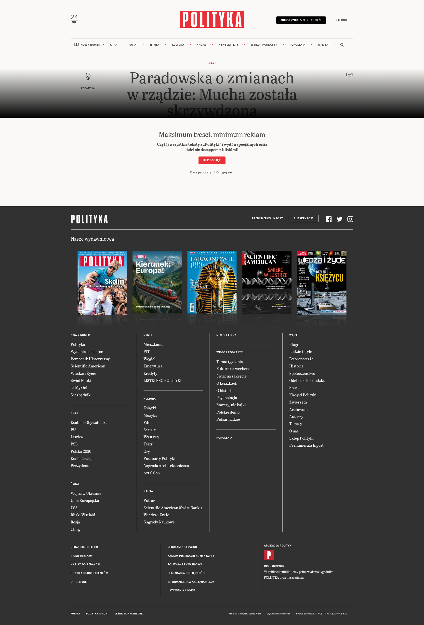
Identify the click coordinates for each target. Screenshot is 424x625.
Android (277, 566)
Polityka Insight (97, 613)
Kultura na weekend (233, 368)
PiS (74, 429)
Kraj (113, 44)
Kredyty (150, 373)
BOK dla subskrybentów (89, 573)
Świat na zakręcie (231, 376)
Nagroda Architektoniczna (166, 465)
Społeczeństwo (302, 373)
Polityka (78, 344)
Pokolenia (297, 44)
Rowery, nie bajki (231, 404)
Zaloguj (342, 20)
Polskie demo (227, 412)
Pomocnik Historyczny (90, 359)
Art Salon (152, 473)
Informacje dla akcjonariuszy (191, 582)
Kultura (178, 44)
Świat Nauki (81, 380)
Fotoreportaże (301, 359)
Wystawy (151, 437)
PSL (74, 444)
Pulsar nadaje (228, 419)
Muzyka (150, 415)
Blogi (293, 344)
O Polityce (79, 582)
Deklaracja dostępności (186, 573)
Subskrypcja (304, 218)
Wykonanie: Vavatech (279, 613)
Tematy (295, 423)
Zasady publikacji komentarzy (191, 556)
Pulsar (149, 500)
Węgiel (150, 359)
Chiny (75, 529)
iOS (266, 566)
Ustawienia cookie (182, 590)
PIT (147, 351)
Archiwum (298, 409)
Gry (147, 451)
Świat (133, 44)
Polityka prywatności (185, 564)
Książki (150, 408)
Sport (294, 387)
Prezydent (80, 465)
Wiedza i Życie (83, 373)
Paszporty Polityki (159, 458)
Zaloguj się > (225, 172)
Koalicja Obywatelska (89, 422)
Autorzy (296, 416)
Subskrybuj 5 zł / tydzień (301, 20)
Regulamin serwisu (182, 547)
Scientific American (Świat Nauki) (173, 507)
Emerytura (153, 366)
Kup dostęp (212, 160)
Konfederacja (82, 458)
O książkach (226, 383)
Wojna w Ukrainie (86, 493)
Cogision (243, 613)
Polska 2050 (81, 451)
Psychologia (226, 397)
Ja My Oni (79, 387)
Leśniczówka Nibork (129, 613)
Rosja (75, 522)
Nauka (201, 44)
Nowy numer (90, 44)
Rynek (154, 44)
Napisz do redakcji (85, 564)
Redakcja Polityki (84, 547)
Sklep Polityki (301, 438)
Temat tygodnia (229, 361)
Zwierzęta (298, 402)
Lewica (77, 437)
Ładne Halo (255, 613)
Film (148, 422)
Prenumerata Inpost (267, 218)
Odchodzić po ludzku (307, 380)
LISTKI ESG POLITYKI (162, 380)
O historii (224, 390)
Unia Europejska (85, 500)
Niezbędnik (81, 395)
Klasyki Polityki (303, 395)
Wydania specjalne (87, 351)
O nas (294, 431)
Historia (296, 366)
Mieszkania (153, 344)
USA (74, 507)
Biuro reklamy (82, 556)
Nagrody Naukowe (159, 522)
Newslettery (228, 44)
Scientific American (88, 366)
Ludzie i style (300, 351)
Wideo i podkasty (264, 44)
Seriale (150, 429)
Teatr (148, 444)
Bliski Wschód (83, 515)
